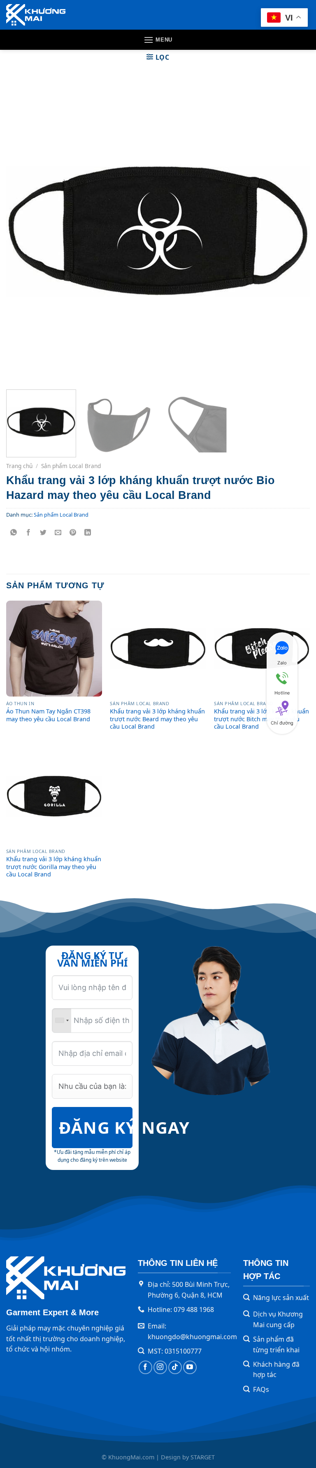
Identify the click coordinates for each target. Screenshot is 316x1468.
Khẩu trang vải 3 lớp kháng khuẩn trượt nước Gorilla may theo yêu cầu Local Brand (53, 866)
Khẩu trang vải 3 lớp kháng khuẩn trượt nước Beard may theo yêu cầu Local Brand (157, 719)
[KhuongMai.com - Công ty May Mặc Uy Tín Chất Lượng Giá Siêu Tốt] (35, 14)
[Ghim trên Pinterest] (73, 533)
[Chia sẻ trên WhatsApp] (14, 533)
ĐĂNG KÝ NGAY (95, 1127)
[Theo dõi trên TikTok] (175, 1367)
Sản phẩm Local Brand (71, 466)
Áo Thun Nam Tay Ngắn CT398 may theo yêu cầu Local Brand (48, 715)
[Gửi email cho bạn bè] (58, 533)
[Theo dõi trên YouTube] (190, 1367)
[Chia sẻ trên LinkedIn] (88, 533)
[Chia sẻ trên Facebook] (28, 533)
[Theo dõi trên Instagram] (160, 1367)
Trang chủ (19, 466)
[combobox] (61, 1020)
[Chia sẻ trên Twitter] (43, 533)
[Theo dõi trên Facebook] (145, 1367)
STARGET (203, 1457)
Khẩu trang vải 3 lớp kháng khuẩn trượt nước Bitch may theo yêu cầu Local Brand (261, 719)
